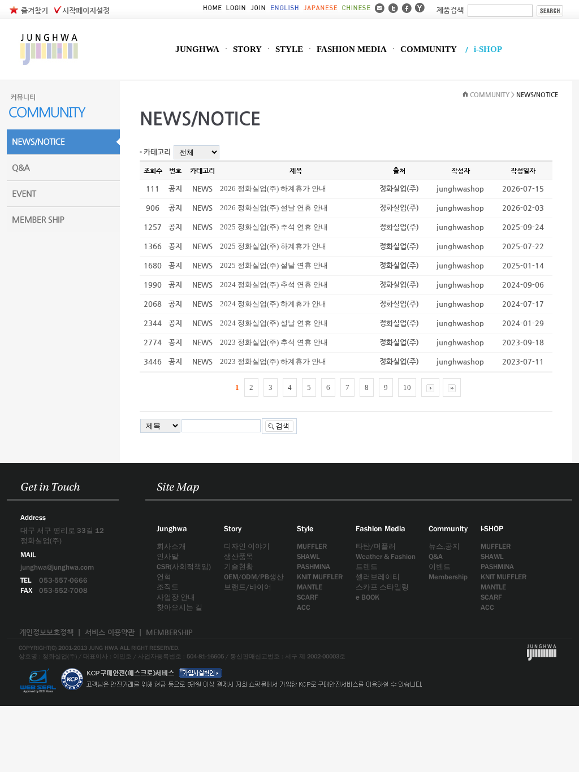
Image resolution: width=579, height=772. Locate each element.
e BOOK (367, 597)
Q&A (436, 556)
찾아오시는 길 (179, 607)
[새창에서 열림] (38, 665)
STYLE (289, 49)
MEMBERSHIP (169, 632)
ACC (303, 607)
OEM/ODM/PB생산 (254, 577)
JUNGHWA (197, 49)
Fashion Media (380, 528)
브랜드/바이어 (247, 587)
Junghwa (172, 528)
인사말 (168, 556)
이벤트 (440, 566)
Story (232, 528)
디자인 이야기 (247, 546)
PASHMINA (313, 566)
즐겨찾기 (34, 10)
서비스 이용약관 (110, 632)
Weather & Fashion (386, 556)
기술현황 (238, 566)
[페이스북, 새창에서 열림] (407, 7)
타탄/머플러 (376, 546)
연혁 (164, 577)
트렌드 (367, 566)
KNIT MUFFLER (320, 577)
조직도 (168, 587)
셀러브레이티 (378, 577)
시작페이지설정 (86, 10)
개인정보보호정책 (46, 632)
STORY (247, 49)
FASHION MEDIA (352, 49)
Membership (448, 577)
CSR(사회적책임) (184, 566)
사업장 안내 (176, 597)
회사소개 (171, 546)
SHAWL (308, 556)
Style (305, 528)
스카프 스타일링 (382, 587)
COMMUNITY (428, 49)
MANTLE (309, 587)
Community (448, 528)
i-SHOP (488, 49)
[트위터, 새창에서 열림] (393, 7)
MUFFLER (312, 546)
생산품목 (238, 556)
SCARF (307, 597)
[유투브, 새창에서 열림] (420, 7)
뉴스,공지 (444, 546)
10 (407, 387)
